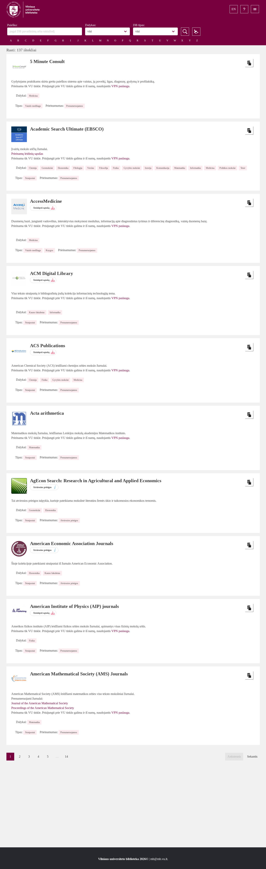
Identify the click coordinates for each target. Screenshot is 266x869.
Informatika (195, 168)
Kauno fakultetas (37, 312)
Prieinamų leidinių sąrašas (27, 153)
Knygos (49, 250)
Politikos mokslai (227, 168)
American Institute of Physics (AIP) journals (74, 606)
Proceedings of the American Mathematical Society (42, 708)
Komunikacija (162, 168)
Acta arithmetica (47, 413)
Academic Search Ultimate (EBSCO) (67, 129)
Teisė (242, 168)
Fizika (116, 168)
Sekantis (252, 756)
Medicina (33, 95)
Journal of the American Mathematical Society (39, 703)
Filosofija (103, 168)
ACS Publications (47, 345)
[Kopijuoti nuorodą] (249, 63)
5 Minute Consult (47, 61)
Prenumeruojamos (74, 106)
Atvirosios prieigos (69, 520)
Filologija (77, 168)
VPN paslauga (120, 86)
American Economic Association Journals (71, 543)
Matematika (179, 168)
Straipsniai (30, 178)
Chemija (33, 168)
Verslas (90, 168)
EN (234, 9)
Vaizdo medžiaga (33, 106)
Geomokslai (47, 168)
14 (66, 756)
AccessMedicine (46, 201)
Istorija (148, 168)
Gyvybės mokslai (132, 168)
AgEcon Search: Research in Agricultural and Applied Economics (95, 480)
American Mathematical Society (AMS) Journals (79, 673)
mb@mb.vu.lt (158, 859)
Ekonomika (63, 168)
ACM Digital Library (51, 273)
